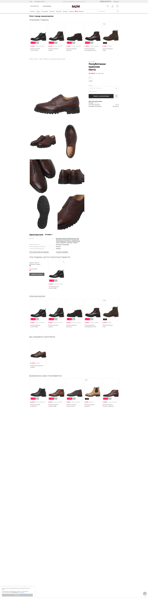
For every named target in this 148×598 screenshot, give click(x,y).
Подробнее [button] (21, 592)
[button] (17, 595)
